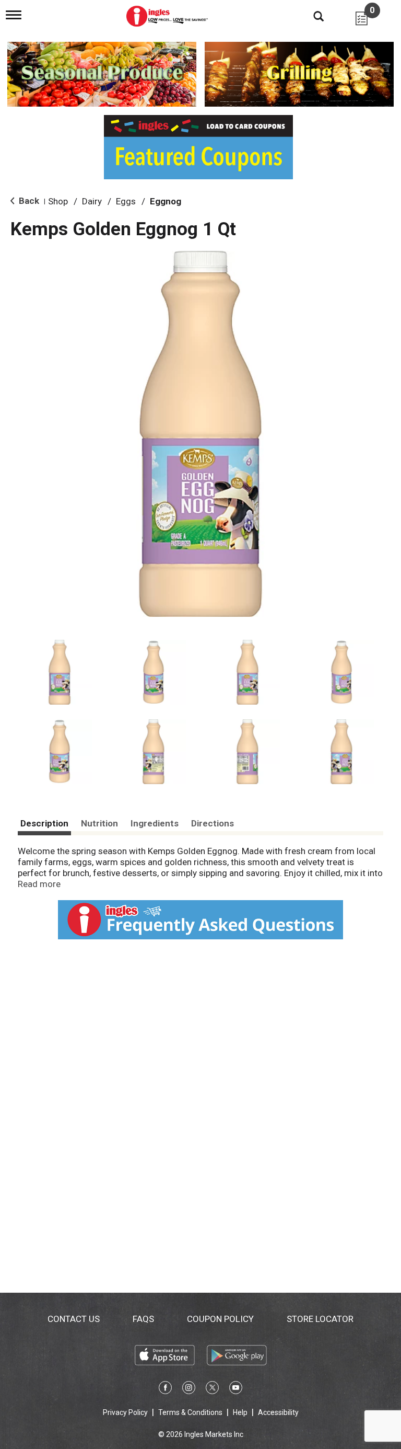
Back (28, 201)
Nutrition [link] (99, 823)
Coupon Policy (220, 1319)
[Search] (311, 15)
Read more (39, 884)
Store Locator (320, 1319)
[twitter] (212, 1389)
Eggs (126, 201)
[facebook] (165, 1389)
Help (240, 1412)
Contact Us (74, 1319)
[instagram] (188, 1389)
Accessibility (278, 1412)
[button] (59, 672)
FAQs (143, 1319)
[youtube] (235, 1389)
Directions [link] (212, 823)
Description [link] (44, 823)
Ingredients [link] (155, 823)
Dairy (92, 201)
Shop (58, 201)
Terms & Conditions (190, 1412)
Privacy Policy (125, 1412)
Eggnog (165, 201)
